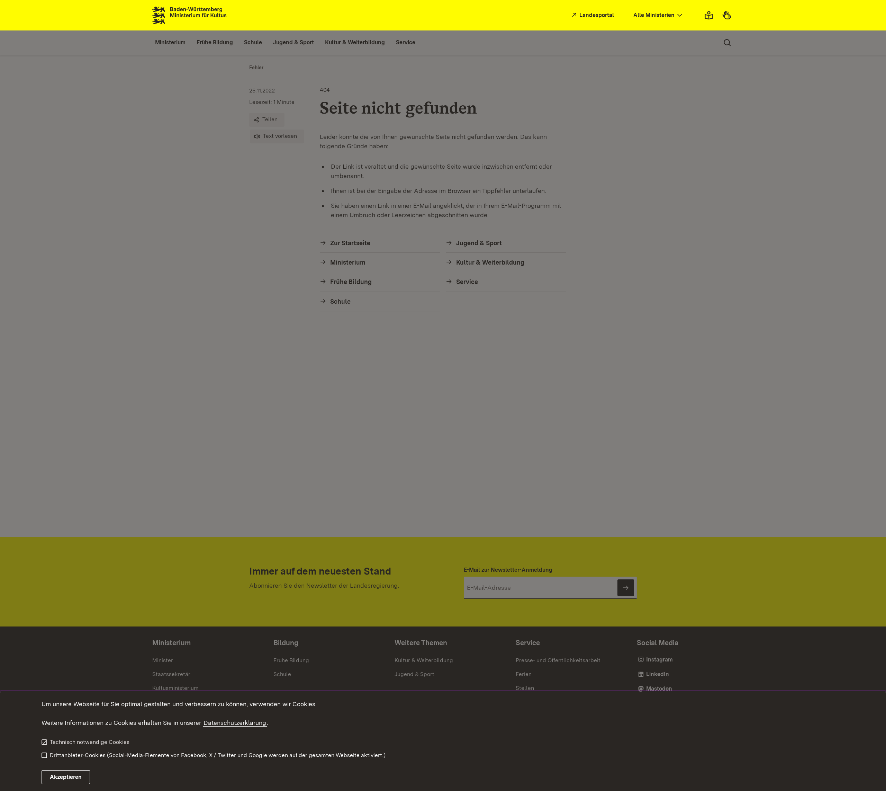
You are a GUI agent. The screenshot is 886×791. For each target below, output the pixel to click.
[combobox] (659, 15)
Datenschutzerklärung (235, 722)
